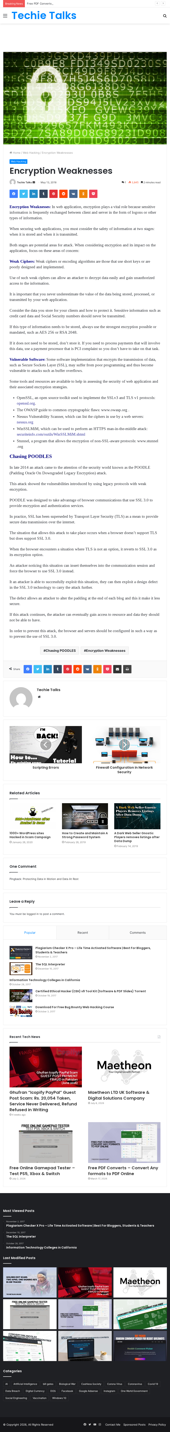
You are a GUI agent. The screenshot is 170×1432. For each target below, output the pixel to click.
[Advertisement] (85, 37)
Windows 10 (59, 1398)
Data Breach (12, 1390)
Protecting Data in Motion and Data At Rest (51, 879)
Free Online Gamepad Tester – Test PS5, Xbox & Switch (42, 1171)
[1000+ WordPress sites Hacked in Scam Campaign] (33, 816)
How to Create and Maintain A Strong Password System (85, 835)
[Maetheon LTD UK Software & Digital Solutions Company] (124, 1067)
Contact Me (112, 1424)
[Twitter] (23, 194)
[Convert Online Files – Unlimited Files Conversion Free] (30, 1346)
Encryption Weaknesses (105, 650)
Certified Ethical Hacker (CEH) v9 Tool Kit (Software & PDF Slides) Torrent (90, 991)
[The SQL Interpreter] (21, 968)
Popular (30, 933)
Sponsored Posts (134, 1424)
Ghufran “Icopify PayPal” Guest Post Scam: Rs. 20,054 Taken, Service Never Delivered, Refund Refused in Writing (43, 1101)
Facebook (67, 1390)
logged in (33, 914)
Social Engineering (16, 1398)
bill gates (48, 1383)
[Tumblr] (43, 194)
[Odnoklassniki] (83, 194)
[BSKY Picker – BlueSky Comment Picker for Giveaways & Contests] (85, 1346)
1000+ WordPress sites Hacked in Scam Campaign (30, 835)
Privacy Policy (157, 1424)
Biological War (67, 1383)
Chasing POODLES (61, 650)
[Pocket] (93, 194)
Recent (83, 933)
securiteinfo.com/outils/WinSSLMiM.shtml (51, 434)
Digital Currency (35, 1390)
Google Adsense (88, 1390)
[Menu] (5, 17)
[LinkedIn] (33, 194)
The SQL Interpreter (50, 964)
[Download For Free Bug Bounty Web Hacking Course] (21, 1012)
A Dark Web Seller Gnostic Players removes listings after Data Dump (137, 837)
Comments (138, 933)
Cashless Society (91, 1383)
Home (16, 152)
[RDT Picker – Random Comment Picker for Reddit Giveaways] (140, 1346)
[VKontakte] (73, 194)
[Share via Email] (117, 669)
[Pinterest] (53, 194)
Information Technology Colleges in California (45, 980)
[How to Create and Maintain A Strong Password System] (85, 816)
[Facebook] (14, 194)
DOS (53, 1390)
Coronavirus (135, 1383)
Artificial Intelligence (25, 1383)
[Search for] (165, 17)
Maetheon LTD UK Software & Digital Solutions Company (118, 1095)
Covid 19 (153, 1383)
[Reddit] (63, 194)
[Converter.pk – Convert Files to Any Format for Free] (140, 1314)
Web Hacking (31, 152)
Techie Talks (24, 182)
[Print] (127, 669)
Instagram (109, 1390)
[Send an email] (34, 182)
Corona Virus (114, 1383)
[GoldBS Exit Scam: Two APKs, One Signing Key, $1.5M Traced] (30, 1282)
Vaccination (39, 1398)
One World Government (134, 1390)
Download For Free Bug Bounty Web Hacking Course (74, 1007)
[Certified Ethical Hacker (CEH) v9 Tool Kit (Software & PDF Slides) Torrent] (21, 995)
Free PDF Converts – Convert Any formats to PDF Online (63, 3)
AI (6, 1383)
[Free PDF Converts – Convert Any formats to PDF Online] (124, 1142)
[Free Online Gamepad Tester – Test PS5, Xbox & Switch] (46, 1142)
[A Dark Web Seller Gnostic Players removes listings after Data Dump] (137, 816)
